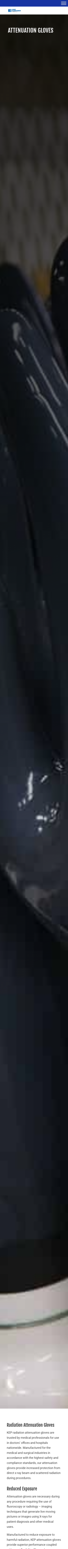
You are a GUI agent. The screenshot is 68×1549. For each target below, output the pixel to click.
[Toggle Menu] (63, 3)
